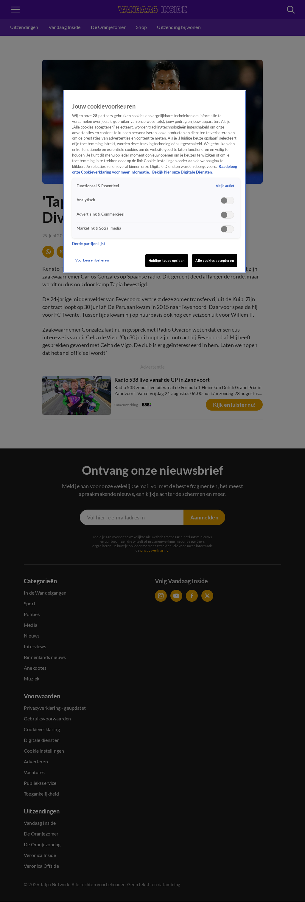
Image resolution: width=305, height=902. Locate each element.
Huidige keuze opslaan (167, 260)
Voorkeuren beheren (92, 260)
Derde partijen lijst (88, 244)
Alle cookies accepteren (214, 260)
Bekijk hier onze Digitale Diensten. (182, 172)
